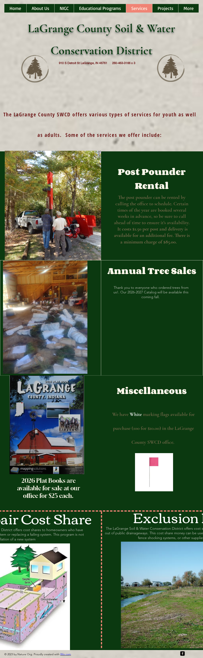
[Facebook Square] (182, 653)
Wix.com (65, 654)
